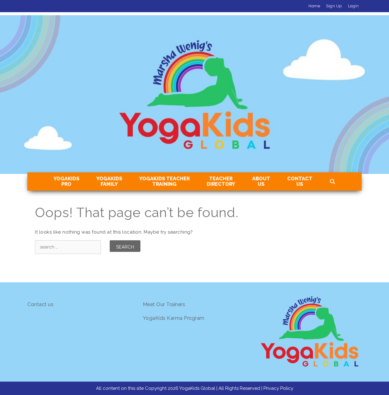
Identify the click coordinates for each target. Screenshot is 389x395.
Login (353, 6)
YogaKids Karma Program (174, 318)
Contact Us (299, 181)
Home (314, 6)
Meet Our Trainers (164, 304)
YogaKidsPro (66, 181)
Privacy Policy (278, 388)
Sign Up (334, 6)
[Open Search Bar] (332, 181)
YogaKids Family (109, 181)
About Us (261, 181)
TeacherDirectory (221, 181)
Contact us (40, 304)
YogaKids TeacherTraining (164, 181)
